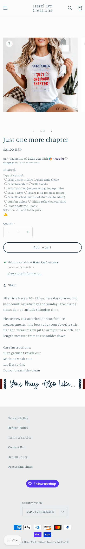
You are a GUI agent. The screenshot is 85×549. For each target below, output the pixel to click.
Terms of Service (19, 437)
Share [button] (12, 285)
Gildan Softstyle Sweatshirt (49, 201)
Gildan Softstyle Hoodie (23, 206)
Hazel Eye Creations (35, 542)
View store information (24, 273)
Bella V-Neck (15, 192)
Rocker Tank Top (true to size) (46, 192)
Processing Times (20, 466)
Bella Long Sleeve (48, 179)
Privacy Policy (18, 418)
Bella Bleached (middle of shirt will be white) (36, 197)
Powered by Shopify (58, 542)
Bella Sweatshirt (18, 184)
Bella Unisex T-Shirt (20, 179)
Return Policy (17, 457)
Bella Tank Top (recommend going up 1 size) (36, 188)
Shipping (8, 162)
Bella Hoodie (40, 184)
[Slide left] (33, 130)
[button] (5, 8)
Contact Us (16, 447)
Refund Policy (18, 427)
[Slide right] (51, 130)
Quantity (9, 223)
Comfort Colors (17, 201)
